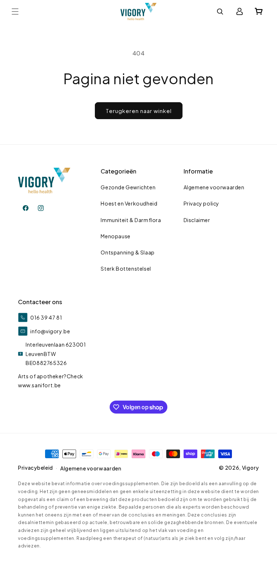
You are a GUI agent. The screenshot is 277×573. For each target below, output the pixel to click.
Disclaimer (197, 220)
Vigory (250, 467)
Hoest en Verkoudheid (129, 203)
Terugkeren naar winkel (139, 110)
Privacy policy (201, 203)
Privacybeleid (35, 467)
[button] (15, 11)
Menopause (115, 236)
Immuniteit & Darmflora (131, 220)
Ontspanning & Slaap (127, 252)
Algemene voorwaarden (214, 187)
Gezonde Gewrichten (128, 187)
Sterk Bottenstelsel (126, 268)
